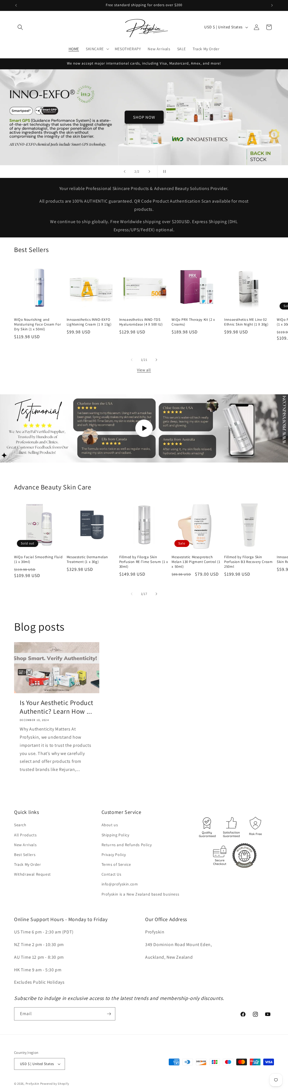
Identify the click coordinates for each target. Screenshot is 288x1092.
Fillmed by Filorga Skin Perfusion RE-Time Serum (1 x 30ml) (143, 562)
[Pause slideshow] (163, 171)
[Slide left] (131, 360)
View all (144, 369)
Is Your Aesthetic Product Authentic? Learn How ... (56, 707)
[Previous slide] (124, 171)
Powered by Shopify (54, 1084)
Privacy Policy (114, 854)
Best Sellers (24, 854)
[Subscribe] (109, 1013)
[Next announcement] (272, 5)
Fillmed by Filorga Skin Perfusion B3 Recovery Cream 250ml (248, 562)
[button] (20, 27)
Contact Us (112, 874)
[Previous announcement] (16, 5)
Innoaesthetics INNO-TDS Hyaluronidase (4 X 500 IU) (141, 322)
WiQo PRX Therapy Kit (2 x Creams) (193, 322)
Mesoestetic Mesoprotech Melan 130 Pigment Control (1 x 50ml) (196, 562)
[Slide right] (156, 360)
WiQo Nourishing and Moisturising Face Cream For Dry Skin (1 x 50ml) (37, 324)
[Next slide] (149, 171)
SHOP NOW (144, 117)
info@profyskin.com (120, 884)
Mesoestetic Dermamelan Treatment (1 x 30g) (87, 559)
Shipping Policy (115, 834)
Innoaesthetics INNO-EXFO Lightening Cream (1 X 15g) (89, 322)
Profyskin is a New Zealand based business (140, 894)
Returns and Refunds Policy (127, 844)
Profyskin (32, 1084)
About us (110, 824)
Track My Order (27, 864)
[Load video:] (144, 428)
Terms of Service (116, 864)
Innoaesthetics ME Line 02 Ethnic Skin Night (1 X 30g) (246, 322)
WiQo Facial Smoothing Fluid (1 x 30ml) (38, 559)
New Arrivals (25, 844)
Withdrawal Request (32, 874)
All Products (25, 834)
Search (20, 824)
